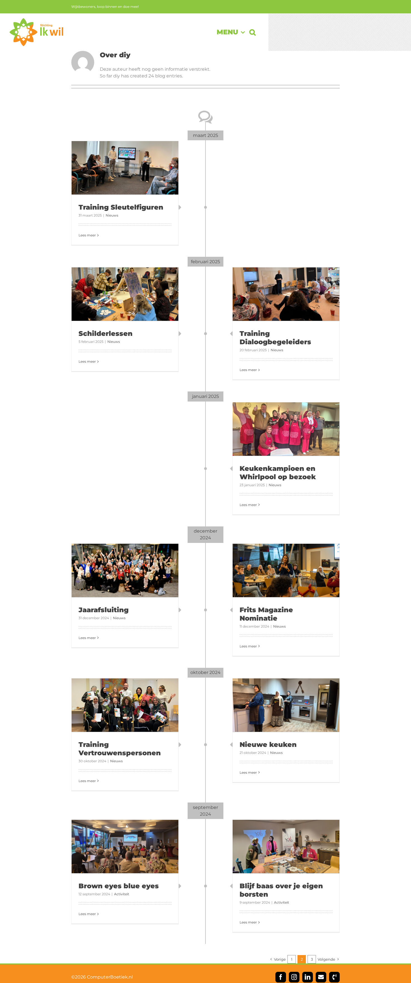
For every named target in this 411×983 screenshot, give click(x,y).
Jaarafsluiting (104, 610)
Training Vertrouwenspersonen (120, 748)
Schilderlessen (106, 333)
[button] (252, 32)
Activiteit (121, 894)
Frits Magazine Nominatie (266, 614)
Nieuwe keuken (268, 744)
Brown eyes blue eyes (119, 886)
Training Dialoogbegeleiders (275, 337)
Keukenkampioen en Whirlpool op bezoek (278, 472)
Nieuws (112, 215)
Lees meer (87, 235)
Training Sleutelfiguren (121, 207)
